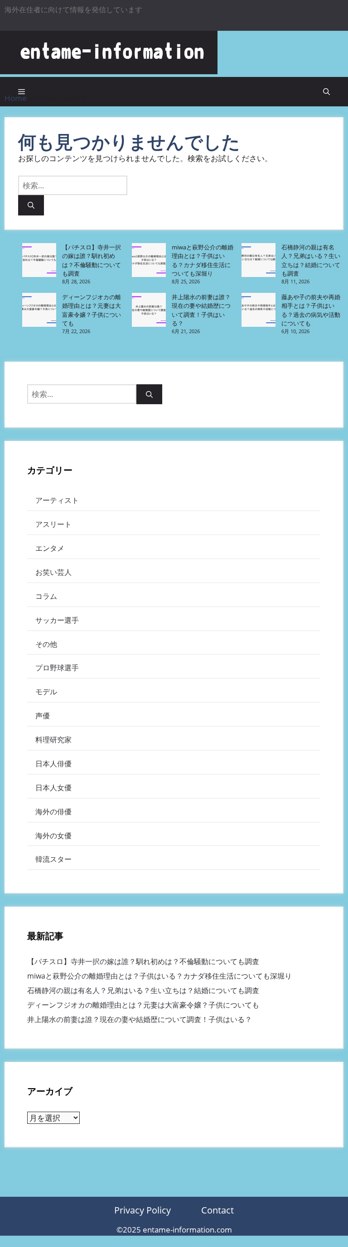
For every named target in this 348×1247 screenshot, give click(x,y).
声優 (42, 716)
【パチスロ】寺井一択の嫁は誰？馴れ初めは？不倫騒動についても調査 (91, 260)
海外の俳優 (53, 812)
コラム (46, 596)
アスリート (53, 524)
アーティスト (57, 500)
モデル (46, 692)
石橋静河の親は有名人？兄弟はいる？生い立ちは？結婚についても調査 (310, 260)
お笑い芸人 (53, 572)
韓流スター (53, 859)
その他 (46, 644)
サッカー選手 (57, 620)
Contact (217, 1210)
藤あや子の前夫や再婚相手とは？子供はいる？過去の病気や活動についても (310, 310)
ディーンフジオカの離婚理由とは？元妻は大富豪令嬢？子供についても (91, 310)
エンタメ (49, 548)
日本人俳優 (53, 764)
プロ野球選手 (57, 668)
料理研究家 (53, 740)
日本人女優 (53, 788)
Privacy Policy (142, 1210)
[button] (326, 91)
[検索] (31, 205)
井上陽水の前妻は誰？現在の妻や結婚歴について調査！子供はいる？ (201, 310)
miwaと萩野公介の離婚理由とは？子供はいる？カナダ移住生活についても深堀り (202, 260)
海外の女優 (53, 836)
